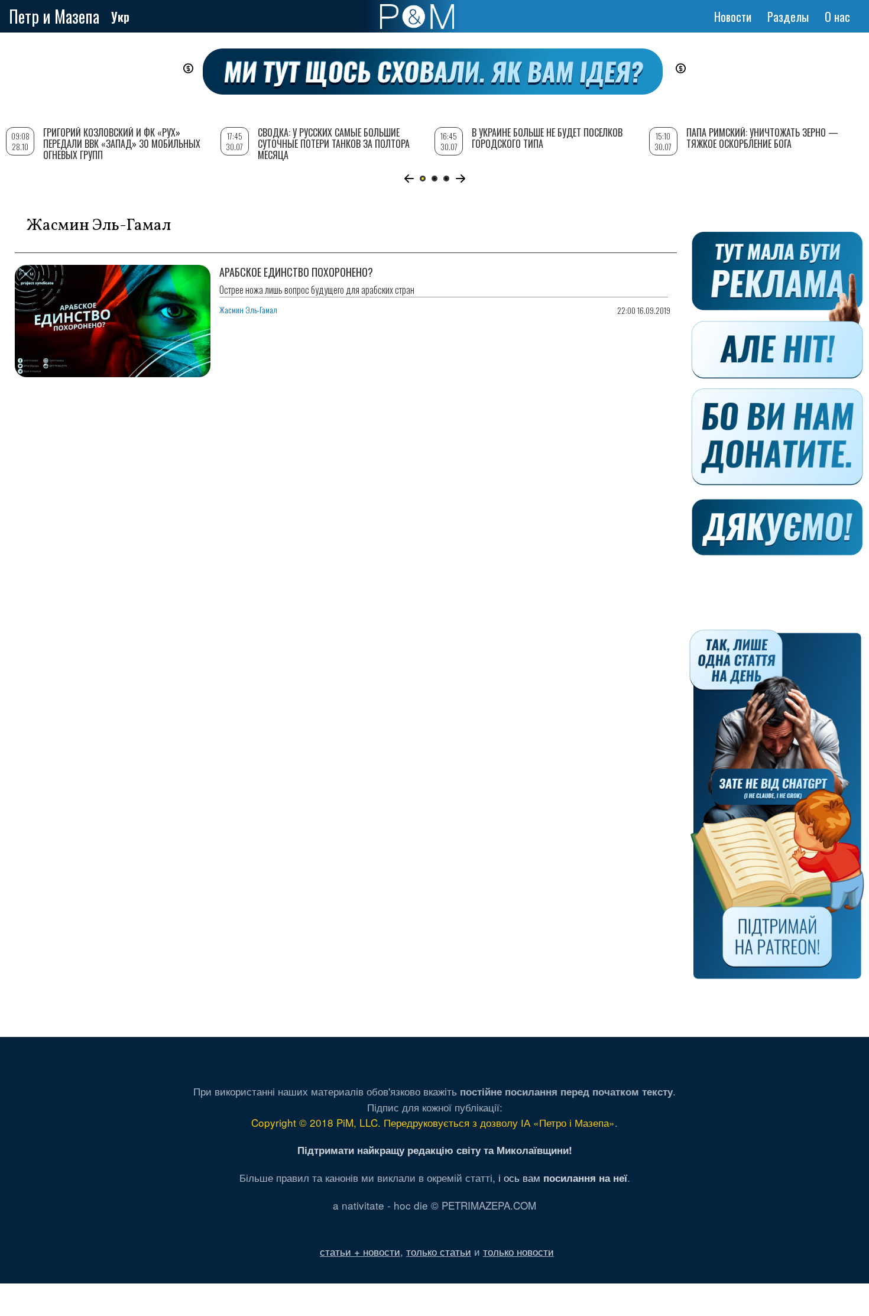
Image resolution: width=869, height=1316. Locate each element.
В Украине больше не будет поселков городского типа (547, 138)
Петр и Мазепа (54, 16)
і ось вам (562, 1177)
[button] (409, 178)
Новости (732, 16)
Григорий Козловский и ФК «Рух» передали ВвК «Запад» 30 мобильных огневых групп (121, 143)
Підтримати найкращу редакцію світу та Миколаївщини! (434, 1150)
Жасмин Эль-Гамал (248, 309)
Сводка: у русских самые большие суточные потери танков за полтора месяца (334, 143)
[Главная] (417, 16)
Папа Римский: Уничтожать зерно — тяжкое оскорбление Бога (762, 138)
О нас (837, 16)
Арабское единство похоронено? (296, 272)
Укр (120, 16)
